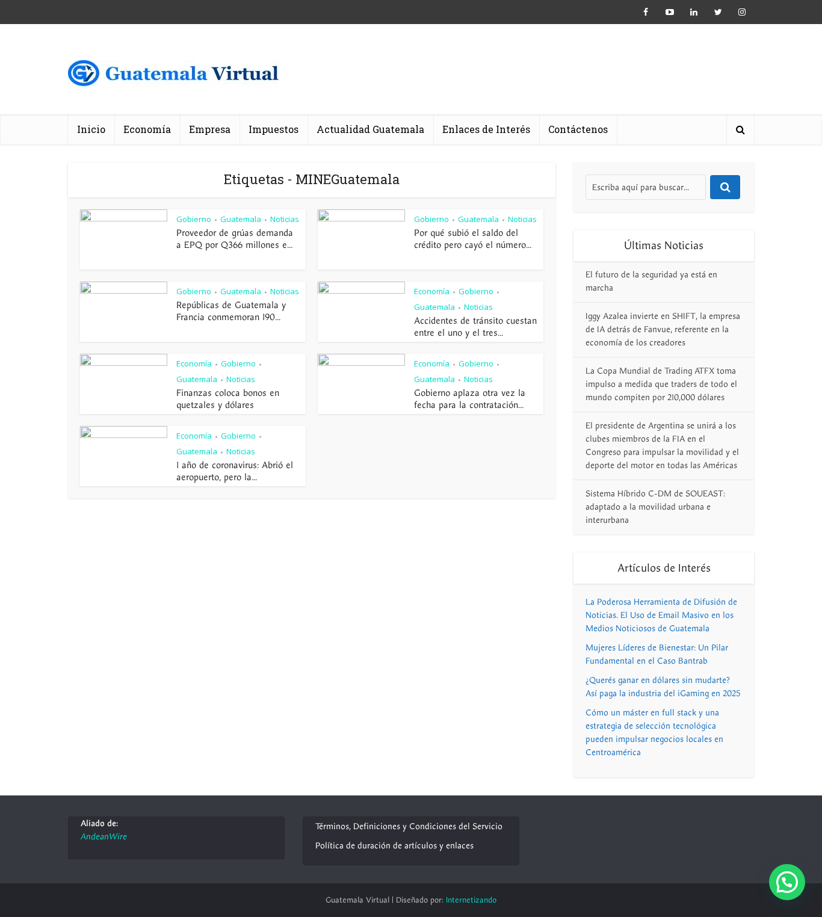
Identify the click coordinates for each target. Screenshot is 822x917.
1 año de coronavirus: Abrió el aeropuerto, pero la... (234, 471)
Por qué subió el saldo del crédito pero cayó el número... (472, 239)
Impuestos (273, 129)
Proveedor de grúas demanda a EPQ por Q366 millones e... (234, 239)
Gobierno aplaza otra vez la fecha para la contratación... (469, 399)
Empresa (209, 129)
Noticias (284, 219)
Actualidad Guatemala (370, 129)
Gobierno (193, 219)
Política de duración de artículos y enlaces (394, 845)
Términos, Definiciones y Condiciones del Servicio (408, 826)
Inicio (91, 129)
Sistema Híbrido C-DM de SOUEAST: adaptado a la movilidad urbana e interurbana (655, 507)
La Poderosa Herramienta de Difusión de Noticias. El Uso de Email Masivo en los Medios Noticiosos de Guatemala (661, 615)
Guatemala (240, 219)
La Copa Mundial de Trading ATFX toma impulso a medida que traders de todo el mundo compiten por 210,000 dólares (661, 384)
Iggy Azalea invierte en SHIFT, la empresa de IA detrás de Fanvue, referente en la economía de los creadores (663, 329)
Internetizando (471, 900)
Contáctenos (578, 129)
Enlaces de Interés (486, 129)
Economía (147, 129)
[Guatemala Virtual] (173, 76)
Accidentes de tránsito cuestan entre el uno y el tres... (475, 327)
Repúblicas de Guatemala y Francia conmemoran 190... (231, 311)
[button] (787, 882)
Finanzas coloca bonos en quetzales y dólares (227, 399)
